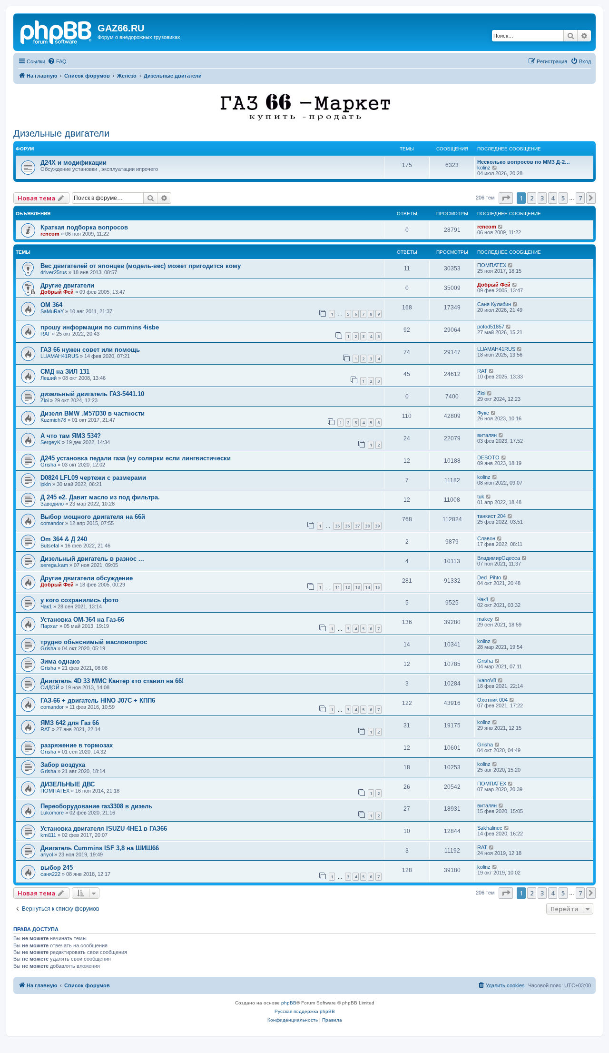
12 (347, 587)
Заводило (52, 504)
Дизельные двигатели (61, 133)
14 (367, 587)
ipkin (45, 484)
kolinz (484, 167)
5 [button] (563, 198)
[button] (506, 198)
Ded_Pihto (489, 577)
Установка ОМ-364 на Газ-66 (82, 619)
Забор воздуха (62, 764)
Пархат (49, 626)
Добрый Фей (57, 292)
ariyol (46, 854)
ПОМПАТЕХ (491, 265)
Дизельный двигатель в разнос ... (92, 558)
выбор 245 (56, 867)
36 (347, 526)
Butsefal (49, 545)
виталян (487, 435)
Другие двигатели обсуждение (86, 578)
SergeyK (50, 442)
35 (337, 526)
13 (357, 587)
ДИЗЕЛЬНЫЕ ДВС (67, 784)
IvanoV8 (486, 680)
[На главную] (57, 31)
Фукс (483, 413)
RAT (45, 334)
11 (337, 587)
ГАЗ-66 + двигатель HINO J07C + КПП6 (97, 700)
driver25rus (53, 272)
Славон (486, 538)
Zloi (44, 400)
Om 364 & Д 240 (63, 539)
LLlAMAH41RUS (59, 356)
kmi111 (48, 835)
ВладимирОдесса (498, 558)
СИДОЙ (49, 687)
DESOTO (488, 457)
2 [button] (531, 198)
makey (485, 619)
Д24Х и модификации (73, 162)
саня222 (50, 874)
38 (367, 526)
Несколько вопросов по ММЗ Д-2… (523, 162)
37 (357, 526)
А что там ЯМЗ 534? (70, 435)
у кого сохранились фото (79, 600)
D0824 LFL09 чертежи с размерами (93, 477)
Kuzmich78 (53, 420)
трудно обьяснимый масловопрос (93, 642)
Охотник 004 (492, 700)
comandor (52, 523)
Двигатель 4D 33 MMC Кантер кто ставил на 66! (112, 681)
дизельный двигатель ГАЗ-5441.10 (92, 393)
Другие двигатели (67, 285)
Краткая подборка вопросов (84, 227)
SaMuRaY (52, 311)
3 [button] (542, 198)
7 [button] (580, 198)
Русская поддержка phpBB (305, 1011)
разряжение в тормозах (76, 745)
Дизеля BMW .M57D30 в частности (92, 413)
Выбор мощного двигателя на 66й (92, 516)
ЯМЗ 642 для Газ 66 (69, 722)
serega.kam (54, 565)
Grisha (48, 464)
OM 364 (51, 304)
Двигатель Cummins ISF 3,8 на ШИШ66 (99, 848)
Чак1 (46, 606)
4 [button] (552, 198)
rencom (49, 234)
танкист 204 (491, 516)
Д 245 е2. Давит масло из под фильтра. (100, 497)
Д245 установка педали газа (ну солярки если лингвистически (135, 458)
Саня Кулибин (494, 304)
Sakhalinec (489, 828)
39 (377, 526)
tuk (480, 496)
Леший (48, 378)
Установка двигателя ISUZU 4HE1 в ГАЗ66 (103, 828)
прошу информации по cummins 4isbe (99, 327)
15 (377, 587)
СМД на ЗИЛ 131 (64, 371)
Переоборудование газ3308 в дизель (96, 806)
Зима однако (60, 661)
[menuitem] (57, 61)
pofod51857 (490, 326)
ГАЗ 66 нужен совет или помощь (90, 349)
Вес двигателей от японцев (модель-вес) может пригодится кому (140, 265)
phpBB (288, 1002)
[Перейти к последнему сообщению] (501, 226)
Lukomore (52, 812)
